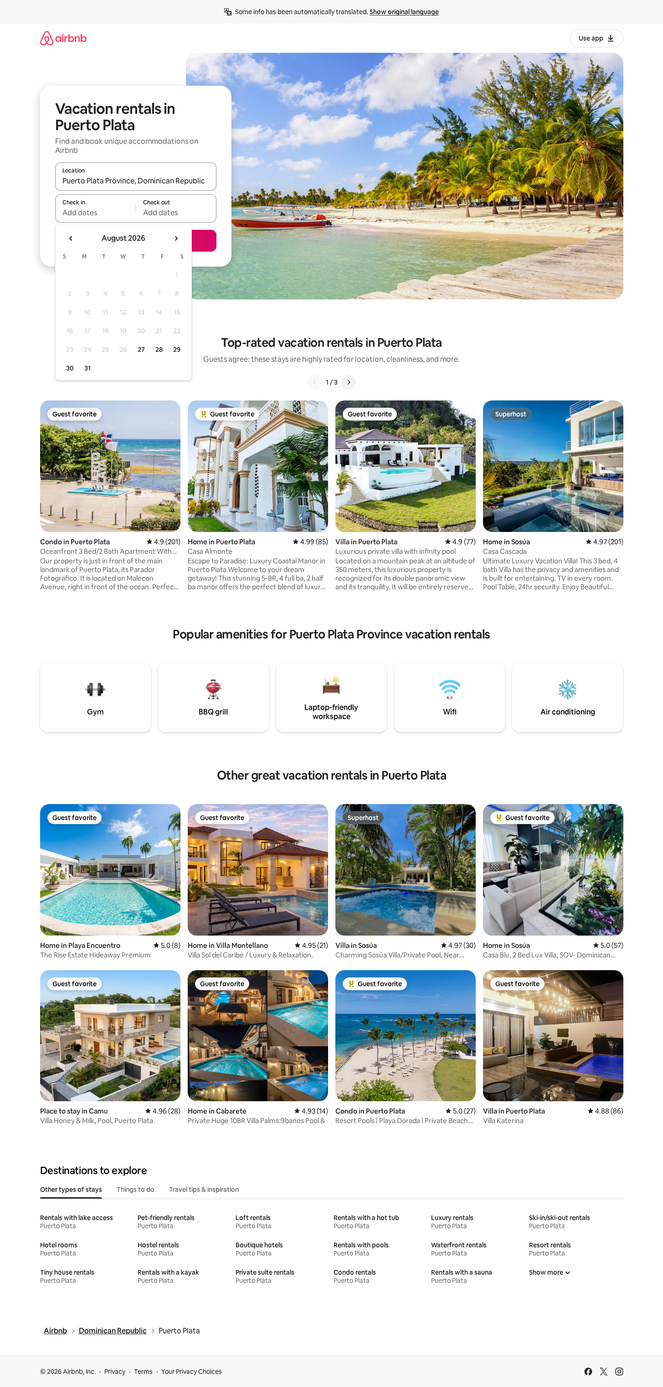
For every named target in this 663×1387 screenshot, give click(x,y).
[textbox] (95, 212)
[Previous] (315, 382)
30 (70, 368)
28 (159, 349)
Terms (143, 1371)
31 (87, 368)
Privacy (114, 1371)
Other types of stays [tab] (71, 1189)
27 (141, 349)
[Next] (348, 382)
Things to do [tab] (135, 1189)
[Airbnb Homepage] (63, 38)
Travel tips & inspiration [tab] (204, 1189)
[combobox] (135, 180)
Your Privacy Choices (191, 1371)
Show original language (404, 12)
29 (176, 349)
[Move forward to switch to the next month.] (176, 238)
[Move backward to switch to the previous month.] (71, 238)
